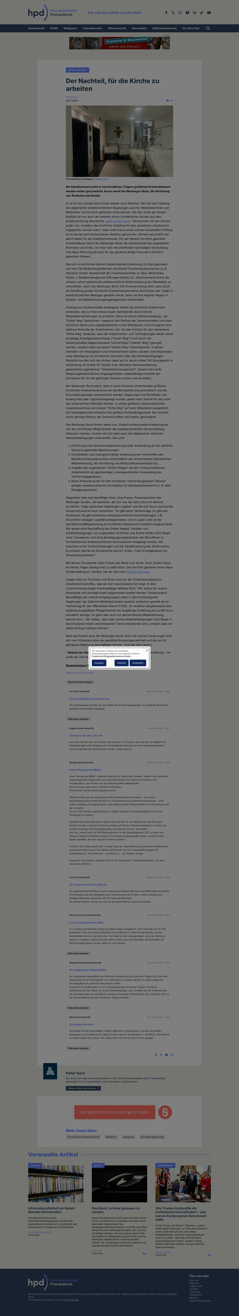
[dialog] (119, 658)
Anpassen (99, 663)
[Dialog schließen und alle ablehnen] (147, 649)
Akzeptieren (137, 663)
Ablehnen (121, 663)
